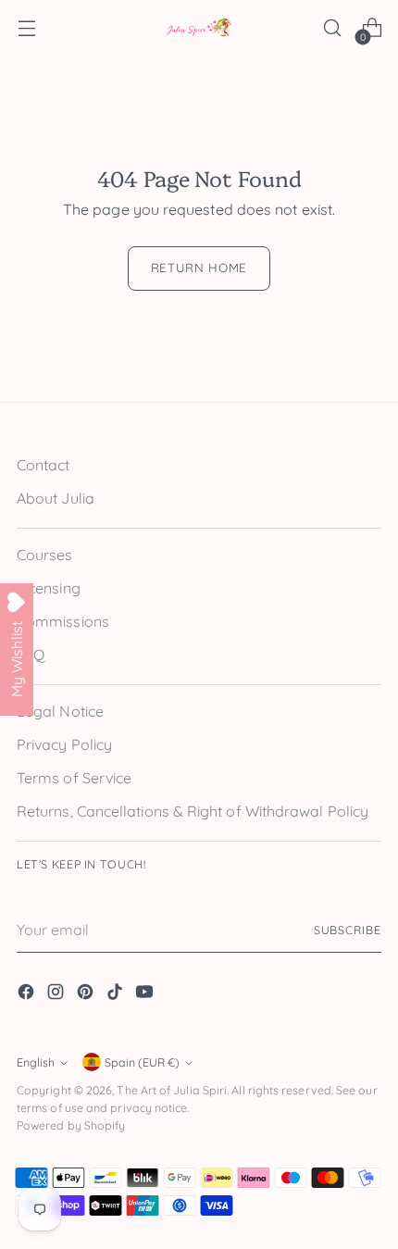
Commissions (63, 621)
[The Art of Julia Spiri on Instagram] (57, 994)
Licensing (49, 588)
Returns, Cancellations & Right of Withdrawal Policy (192, 811)
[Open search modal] (332, 28)
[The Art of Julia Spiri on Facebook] (28, 994)
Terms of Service (74, 777)
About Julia (55, 498)
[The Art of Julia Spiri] (199, 28)
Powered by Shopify (71, 1125)
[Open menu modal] (26, 28)
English (36, 1062)
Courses (45, 554)
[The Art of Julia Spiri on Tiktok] (117, 994)
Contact (43, 465)
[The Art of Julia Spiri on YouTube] (146, 994)
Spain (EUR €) (142, 1062)
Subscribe (347, 930)
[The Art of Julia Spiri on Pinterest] (87, 994)
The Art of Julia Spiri (172, 1090)
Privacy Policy (64, 744)
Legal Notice (60, 711)
